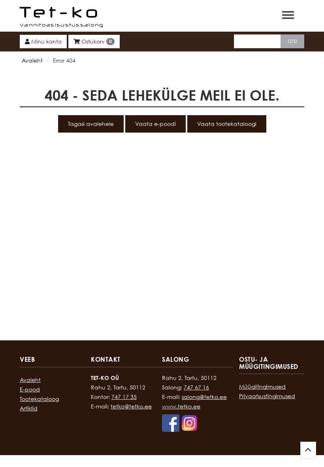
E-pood (30, 389)
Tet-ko (61, 12)
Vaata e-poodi (155, 123)
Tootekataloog (39, 398)
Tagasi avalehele (91, 123)
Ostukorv (96, 41)
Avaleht (32, 60)
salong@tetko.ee (204, 396)
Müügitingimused (262, 386)
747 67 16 (196, 387)
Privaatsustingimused (267, 396)
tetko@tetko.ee (131, 406)
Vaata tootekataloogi (226, 123)
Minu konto (46, 41)
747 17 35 (124, 396)
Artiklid (29, 408)
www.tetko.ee (181, 406)
